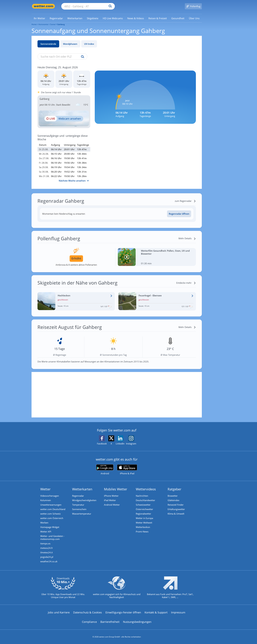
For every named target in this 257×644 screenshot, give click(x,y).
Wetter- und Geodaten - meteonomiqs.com (52, 537)
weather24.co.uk (48, 561)
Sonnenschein (79, 509)
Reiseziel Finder (176, 504)
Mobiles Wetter (115, 489)
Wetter (45, 489)
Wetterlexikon (143, 527)
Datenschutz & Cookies (87, 612)
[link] (39, 18)
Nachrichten (142, 495)
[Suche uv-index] (82, 57)
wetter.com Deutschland (52, 509)
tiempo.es (45, 543)
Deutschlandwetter (145, 500)
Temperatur (78, 504)
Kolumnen (45, 500)
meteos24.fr (46, 547)
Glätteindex (173, 500)
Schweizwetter (143, 504)
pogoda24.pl (46, 556)
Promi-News (142, 531)
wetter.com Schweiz (50, 513)
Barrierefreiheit (109, 622)
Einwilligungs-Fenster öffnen (123, 612)
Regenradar (78, 495)
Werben (44, 522)
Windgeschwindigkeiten (84, 500)
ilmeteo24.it (46, 552)
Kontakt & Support (156, 612)
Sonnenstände (48, 43)
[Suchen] (109, 6)
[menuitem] (39, 18)
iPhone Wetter (111, 495)
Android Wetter (112, 504)
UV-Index (89, 43)
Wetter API (45, 531)
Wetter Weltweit (144, 522)
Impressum (178, 612)
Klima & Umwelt (176, 513)
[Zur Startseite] (43, 6)
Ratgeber (174, 489)
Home (34, 24)
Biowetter (173, 495)
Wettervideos (146, 489)
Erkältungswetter (176, 509)
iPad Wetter (110, 500)
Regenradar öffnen (179, 213)
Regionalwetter (143, 513)
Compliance (89, 622)
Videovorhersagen (49, 495)
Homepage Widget (49, 527)
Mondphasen (70, 43)
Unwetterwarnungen (50, 504)
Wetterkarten (82, 489)
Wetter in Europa (144, 518)
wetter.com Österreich (51, 518)
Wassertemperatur (81, 513)
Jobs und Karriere (59, 612)
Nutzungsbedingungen (137, 622)
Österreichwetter (144, 509)
